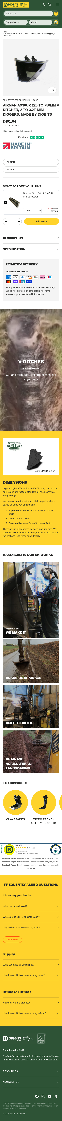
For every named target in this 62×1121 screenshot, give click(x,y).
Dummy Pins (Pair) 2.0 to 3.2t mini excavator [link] (38, 195)
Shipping (7, 131)
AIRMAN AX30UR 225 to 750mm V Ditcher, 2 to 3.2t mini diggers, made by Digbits (31, 34)
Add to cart (41, 221)
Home (5, 32)
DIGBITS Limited (17, 1113)
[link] (15, 202)
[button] (49, 5)
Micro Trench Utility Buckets (43, 821)
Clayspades (15, 819)
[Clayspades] (15, 802)
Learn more (12, 939)
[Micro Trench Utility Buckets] (43, 802)
